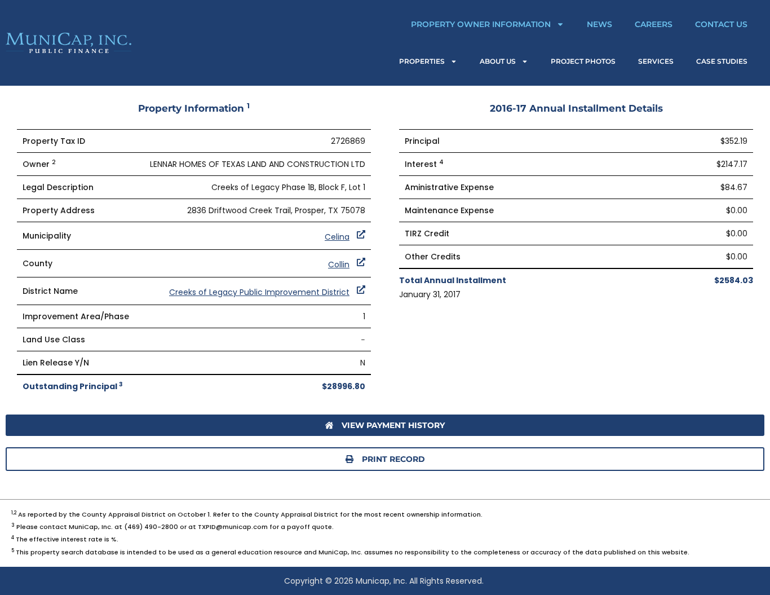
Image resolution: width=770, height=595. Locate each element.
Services (656, 61)
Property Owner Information (481, 24)
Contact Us (721, 24)
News (599, 24)
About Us (498, 61)
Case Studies (721, 61)
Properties (422, 61)
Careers (653, 24)
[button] (385, 459)
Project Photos (583, 61)
